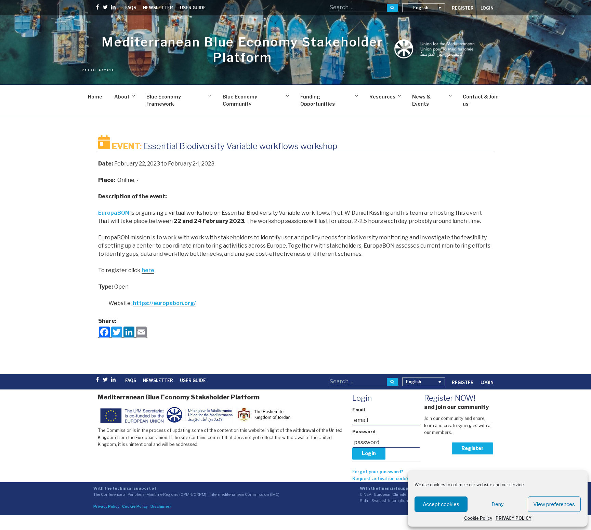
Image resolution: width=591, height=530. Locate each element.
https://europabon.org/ (164, 303)
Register (472, 448)
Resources (382, 97)
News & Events (421, 100)
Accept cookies (441, 504)
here (148, 270)
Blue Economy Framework (163, 100)
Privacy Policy (106, 506)
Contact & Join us (481, 100)
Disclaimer (160, 506)
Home (95, 97)
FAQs (130, 7)
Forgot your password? (377, 471)
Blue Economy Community (240, 100)
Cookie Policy (478, 518)
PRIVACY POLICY (513, 518)
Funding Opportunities (317, 100)
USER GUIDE (193, 7)
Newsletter (158, 7)
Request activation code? (380, 478)
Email (358, 409)
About (122, 97)
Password (364, 431)
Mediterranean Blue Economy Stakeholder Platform (242, 50)
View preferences (554, 504)
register (463, 8)
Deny (497, 504)
